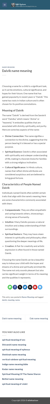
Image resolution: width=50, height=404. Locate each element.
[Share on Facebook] (15, 287)
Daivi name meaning (11, 318)
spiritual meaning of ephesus (16, 349)
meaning (11, 300)
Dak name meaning (39, 318)
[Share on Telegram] (40, 287)
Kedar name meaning (12, 369)
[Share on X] (20, 287)
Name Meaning (8, 67)
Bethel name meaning (12, 379)
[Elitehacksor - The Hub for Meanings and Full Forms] (25, 5)
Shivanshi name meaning (14, 344)
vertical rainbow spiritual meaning (19, 359)
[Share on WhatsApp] (10, 287)
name (17, 300)
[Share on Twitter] (25, 287)
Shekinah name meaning (14, 354)
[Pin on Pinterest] (35, 287)
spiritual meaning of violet (15, 384)
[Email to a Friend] (30, 287)
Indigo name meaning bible (15, 364)
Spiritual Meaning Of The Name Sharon (21, 374)
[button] (4, 5)
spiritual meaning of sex (13, 339)
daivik (4, 300)
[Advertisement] (25, 40)
